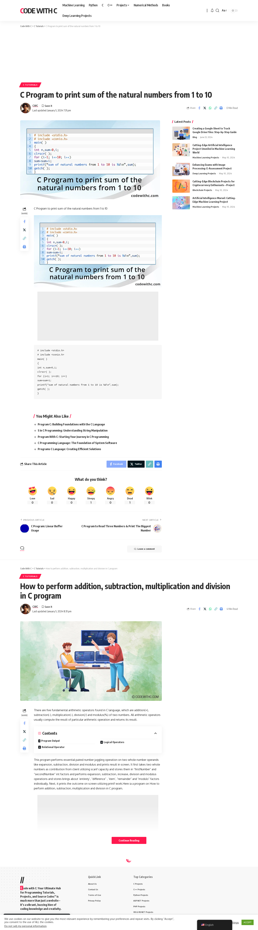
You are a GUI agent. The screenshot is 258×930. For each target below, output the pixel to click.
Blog (195, 137)
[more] (207, 10)
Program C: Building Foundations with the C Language (71, 424)
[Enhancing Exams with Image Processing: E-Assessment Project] (181, 169)
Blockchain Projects (202, 190)
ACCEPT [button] (248, 922)
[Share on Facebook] (199, 108)
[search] (217, 10)
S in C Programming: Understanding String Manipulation (73, 430)
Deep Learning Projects (204, 173)
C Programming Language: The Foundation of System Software (77, 443)
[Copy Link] (215, 108)
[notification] (212, 10)
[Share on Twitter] (204, 108)
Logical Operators (114, 742)
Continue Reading (129, 840)
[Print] (221, 108)
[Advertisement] (129, 54)
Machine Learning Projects (206, 157)
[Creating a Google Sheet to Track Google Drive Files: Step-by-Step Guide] (181, 133)
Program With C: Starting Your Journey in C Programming (73, 437)
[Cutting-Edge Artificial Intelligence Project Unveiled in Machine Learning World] (181, 149)
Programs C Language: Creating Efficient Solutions (69, 449)
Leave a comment (146, 549)
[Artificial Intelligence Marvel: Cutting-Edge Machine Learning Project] (181, 202)
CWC (35, 105)
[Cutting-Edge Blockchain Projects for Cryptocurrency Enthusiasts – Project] (181, 186)
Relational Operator (53, 747)
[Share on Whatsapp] (210, 108)
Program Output (50, 740)
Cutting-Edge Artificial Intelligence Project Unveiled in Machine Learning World (214, 149)
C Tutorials (30, 84)
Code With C (38, 10)
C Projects (50, 867)
